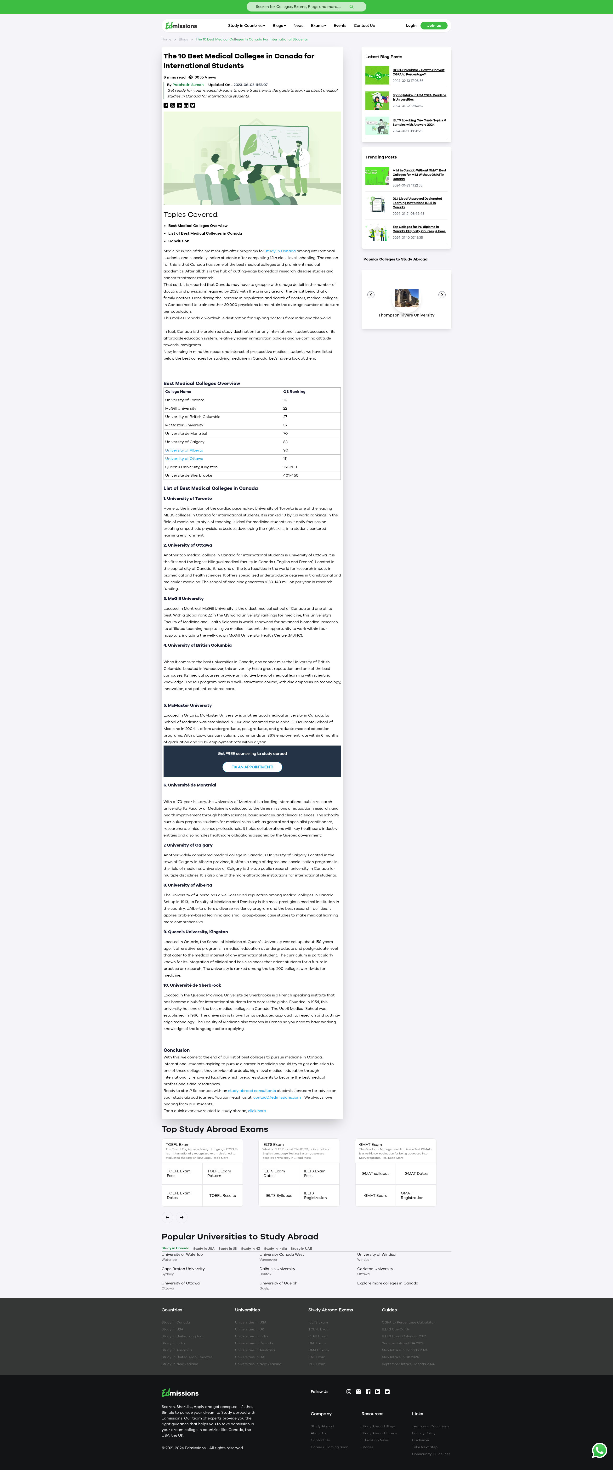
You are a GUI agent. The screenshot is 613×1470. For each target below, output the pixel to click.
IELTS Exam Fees (314, 1173)
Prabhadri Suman (188, 84)
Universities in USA (251, 1322)
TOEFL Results (222, 1195)
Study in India (173, 1343)
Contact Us (320, 1440)
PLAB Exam (317, 1336)
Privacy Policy (424, 1433)
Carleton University (375, 1269)
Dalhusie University (277, 1269)
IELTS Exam (318, 1322)
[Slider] (442, 294)
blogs (183, 39)
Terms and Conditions (430, 1426)
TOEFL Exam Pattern (219, 1173)
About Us (318, 1433)
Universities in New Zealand (258, 1364)
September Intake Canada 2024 (408, 1364)
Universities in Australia (255, 1350)
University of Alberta (184, 450)
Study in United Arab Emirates (187, 1357)
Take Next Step (424, 1447)
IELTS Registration (315, 1195)
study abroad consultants (252, 1090)
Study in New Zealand (180, 1364)
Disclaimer (421, 1440)
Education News (375, 1440)
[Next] (167, 1217)
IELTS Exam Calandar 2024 (404, 1336)
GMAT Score (375, 1195)
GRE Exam (317, 1343)
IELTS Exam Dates (274, 1173)
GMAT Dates (416, 1173)
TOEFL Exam (318, 1329)
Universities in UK (249, 1329)
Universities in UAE (251, 1357)
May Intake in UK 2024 (400, 1357)
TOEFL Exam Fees (179, 1173)
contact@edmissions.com (277, 1097)
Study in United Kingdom (182, 1336)
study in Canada (281, 251)
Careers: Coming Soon (329, 1447)
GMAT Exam (318, 1350)
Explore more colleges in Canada (387, 1283)
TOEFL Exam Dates (179, 1195)
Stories (367, 1447)
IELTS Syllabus (279, 1195)
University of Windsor (377, 1254)
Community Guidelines (431, 1454)
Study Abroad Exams (379, 1433)
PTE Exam (316, 1364)
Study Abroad (322, 1426)
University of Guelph (278, 1283)
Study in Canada (176, 1322)
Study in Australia (177, 1350)
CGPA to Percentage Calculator (408, 1322)
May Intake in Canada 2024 (405, 1350)
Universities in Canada (254, 1343)
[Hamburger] (371, 294)
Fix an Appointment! (252, 767)
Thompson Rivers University (406, 315)
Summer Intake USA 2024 (403, 1343)
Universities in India (251, 1336)
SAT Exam (316, 1357)
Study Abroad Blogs (378, 1426)
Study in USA (172, 1329)
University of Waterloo (182, 1254)
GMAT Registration (412, 1195)
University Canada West (282, 1254)
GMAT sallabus (375, 1173)
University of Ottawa (184, 458)
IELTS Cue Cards (396, 1329)
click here (259, 1111)
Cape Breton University (183, 1269)
